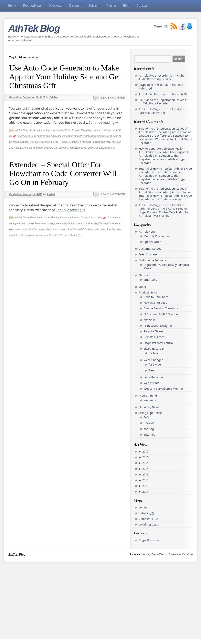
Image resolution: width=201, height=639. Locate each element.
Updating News (149, 407)
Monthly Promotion (82, 130)
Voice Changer (153, 360)
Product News (79, 217)
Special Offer (86, 147)
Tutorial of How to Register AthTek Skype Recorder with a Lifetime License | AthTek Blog (165, 172)
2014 (145, 469)
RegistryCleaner (154, 331)
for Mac (154, 353)
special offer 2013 (73, 235)
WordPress (187, 554)
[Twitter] (190, 26)
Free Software (148, 254)
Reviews (149, 423)
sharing (97, 130)
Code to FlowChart (40, 130)
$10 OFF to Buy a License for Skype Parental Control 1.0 (161, 110)
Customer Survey (150, 248)
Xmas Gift (109, 147)
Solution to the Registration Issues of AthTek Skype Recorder (163, 101)
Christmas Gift (104, 136)
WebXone (150, 400)
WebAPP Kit (151, 383)
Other (142, 287)
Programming (148, 395)
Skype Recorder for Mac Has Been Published (161, 86)
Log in (143, 507)
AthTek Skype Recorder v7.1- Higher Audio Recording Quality (162, 77)
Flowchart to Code (61, 130)
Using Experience (150, 413)
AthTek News (22, 130)
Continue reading (103, 122)
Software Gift (50, 147)
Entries (146, 513)
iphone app (99, 142)
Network (144, 275)
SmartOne (135, 554)
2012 (145, 480)
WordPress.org (148, 524)
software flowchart (33, 147)
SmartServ (150, 280)
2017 (145, 451)
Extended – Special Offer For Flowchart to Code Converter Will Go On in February (62, 173)
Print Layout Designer (158, 325)
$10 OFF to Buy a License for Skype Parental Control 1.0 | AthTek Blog (161, 206)
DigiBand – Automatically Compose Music (167, 266)
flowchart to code (49, 142)
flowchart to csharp (56, 229)
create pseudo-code (86, 223)
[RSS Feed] (173, 26)
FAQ (146, 417)
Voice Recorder (153, 377)
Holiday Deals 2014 (70, 142)
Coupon (24, 142)
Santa (19, 147)
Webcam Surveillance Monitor (163, 388)
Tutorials (106, 130)
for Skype (155, 364)
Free (151, 370)
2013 (145, 474)
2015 (145, 463)
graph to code (16, 235)
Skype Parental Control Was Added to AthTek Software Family (163, 214)
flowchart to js (114, 229)
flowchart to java (96, 229)
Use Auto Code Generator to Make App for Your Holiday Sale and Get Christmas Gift (64, 76)
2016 (145, 457)
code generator (17, 223)
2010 (145, 491)
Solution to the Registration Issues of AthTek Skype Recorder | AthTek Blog (163, 130)
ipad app (86, 142)
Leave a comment (113, 97)
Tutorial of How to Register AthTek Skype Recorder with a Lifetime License (165, 197)
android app (43, 136)
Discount (34, 142)
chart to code (114, 217)
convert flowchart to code (40, 223)
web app (98, 147)
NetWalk (149, 320)
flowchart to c (116, 223)
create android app (64, 223)
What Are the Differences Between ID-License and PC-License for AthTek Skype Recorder (165, 139)
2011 (145, 486)
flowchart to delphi (77, 229)
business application (85, 136)
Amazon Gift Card (26, 136)
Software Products (68, 147)
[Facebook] (182, 26)
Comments (149, 519)
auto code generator (62, 136)
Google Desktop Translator (161, 308)
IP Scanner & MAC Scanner (161, 314)
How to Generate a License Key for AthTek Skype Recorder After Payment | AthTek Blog (165, 152)
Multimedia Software (152, 260)
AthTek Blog (34, 28)
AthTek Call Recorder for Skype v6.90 (163, 94)
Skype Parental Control (159, 343)
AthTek (53, 97)
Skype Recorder (154, 348)
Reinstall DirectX (154, 337)
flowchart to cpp (36, 229)
